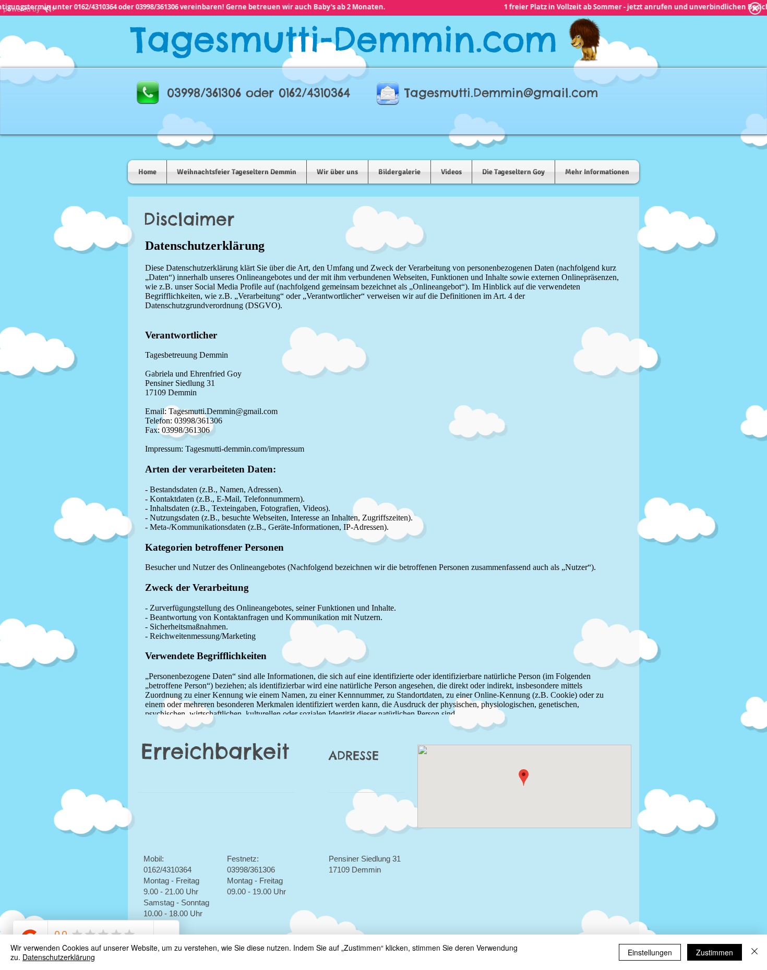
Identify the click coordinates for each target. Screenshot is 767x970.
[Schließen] (754, 952)
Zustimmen (714, 952)
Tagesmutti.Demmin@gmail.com (501, 92)
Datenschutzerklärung (58, 957)
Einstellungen (650, 952)
